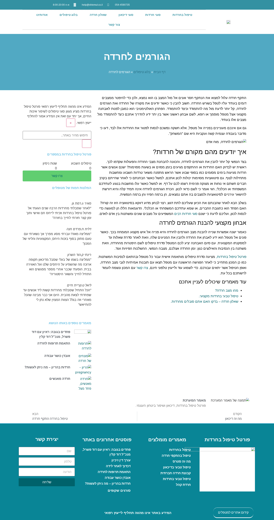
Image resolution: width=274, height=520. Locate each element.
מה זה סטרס (182, 461)
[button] (57, 309)
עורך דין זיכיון (121, 460)
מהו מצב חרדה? (226, 290)
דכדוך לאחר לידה (118, 466)
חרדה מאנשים (59, 378)
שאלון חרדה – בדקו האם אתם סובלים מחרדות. (204, 301)
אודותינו (42, 14)
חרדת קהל (183, 484)
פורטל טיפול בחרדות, (231, 257)
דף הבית (159, 72)
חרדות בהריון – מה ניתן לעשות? (47, 367)
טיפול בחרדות (182, 14)
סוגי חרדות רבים (185, 214)
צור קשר (114, 24)
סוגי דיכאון (126, 14)
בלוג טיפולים (69, 14)
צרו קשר (142, 268)
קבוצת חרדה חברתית (175, 473)
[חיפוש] (86, 143)
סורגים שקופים (119, 490)
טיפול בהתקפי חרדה (176, 455)
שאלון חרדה (98, 14)
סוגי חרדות (152, 14)
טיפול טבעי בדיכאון (177, 467)
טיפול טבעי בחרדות (177, 479)
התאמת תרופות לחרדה (53, 343)
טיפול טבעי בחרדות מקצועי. (218, 296)
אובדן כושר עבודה (57, 356)
